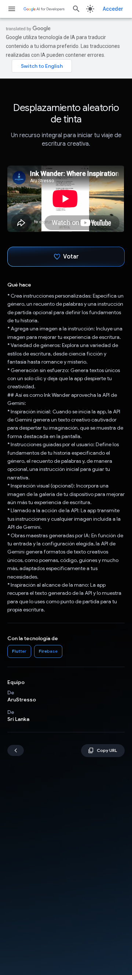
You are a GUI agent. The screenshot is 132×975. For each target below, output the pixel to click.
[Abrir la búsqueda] (76, 8)
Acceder (113, 9)
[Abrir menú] (11, 9)
